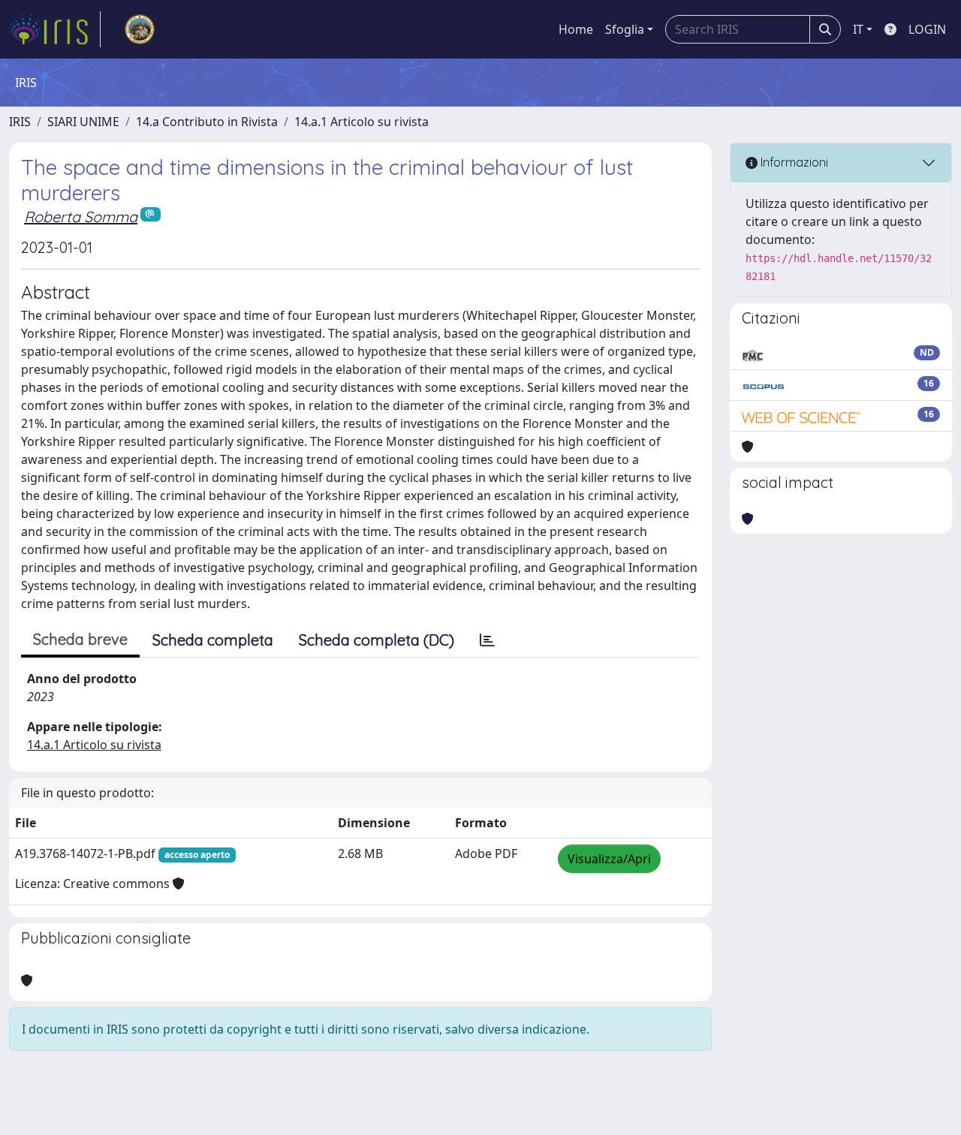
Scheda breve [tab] (80, 639)
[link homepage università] (140, 29)
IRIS (20, 121)
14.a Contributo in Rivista (207, 121)
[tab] (487, 640)
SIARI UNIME (83, 121)
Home (576, 29)
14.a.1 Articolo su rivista (361, 121)
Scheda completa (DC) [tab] (376, 640)
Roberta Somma (80, 216)
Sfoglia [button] (624, 29)
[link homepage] (55, 29)
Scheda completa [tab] (212, 640)
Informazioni (793, 162)
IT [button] (858, 29)
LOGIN (927, 29)
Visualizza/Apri (609, 858)
